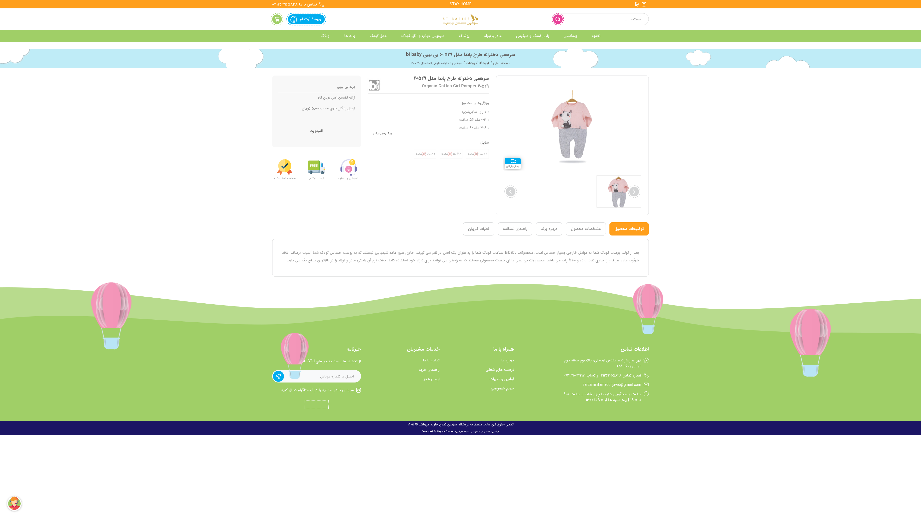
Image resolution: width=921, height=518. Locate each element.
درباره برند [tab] (549, 229)
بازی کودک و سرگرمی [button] (532, 36)
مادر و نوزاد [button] (493, 36)
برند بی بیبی (346, 86)
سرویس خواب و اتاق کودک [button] (422, 36)
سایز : (484, 143)
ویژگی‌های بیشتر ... (381, 133)
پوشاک (470, 63)
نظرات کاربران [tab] (478, 229)
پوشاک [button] (464, 36)
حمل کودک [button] (378, 36)
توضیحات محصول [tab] (629, 229)
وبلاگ (325, 36)
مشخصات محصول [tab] (586, 229)
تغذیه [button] (596, 36)
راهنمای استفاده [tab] (515, 229)
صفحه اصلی (501, 63)
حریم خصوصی (502, 388)
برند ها (349, 36)
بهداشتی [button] (570, 36)
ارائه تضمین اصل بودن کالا (336, 97)
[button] (510, 191)
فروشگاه (484, 63)
